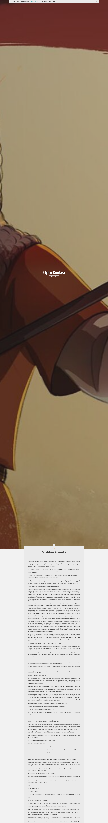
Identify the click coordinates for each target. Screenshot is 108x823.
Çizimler (49, 1)
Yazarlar (38, 1)
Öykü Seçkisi (54, 272)
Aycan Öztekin (55, 555)
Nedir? (18, 1)
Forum (54, 1)
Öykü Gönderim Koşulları (24, 1)
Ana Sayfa (13, 1)
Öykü (54, 548)
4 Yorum (60, 555)
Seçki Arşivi (44, 1)
